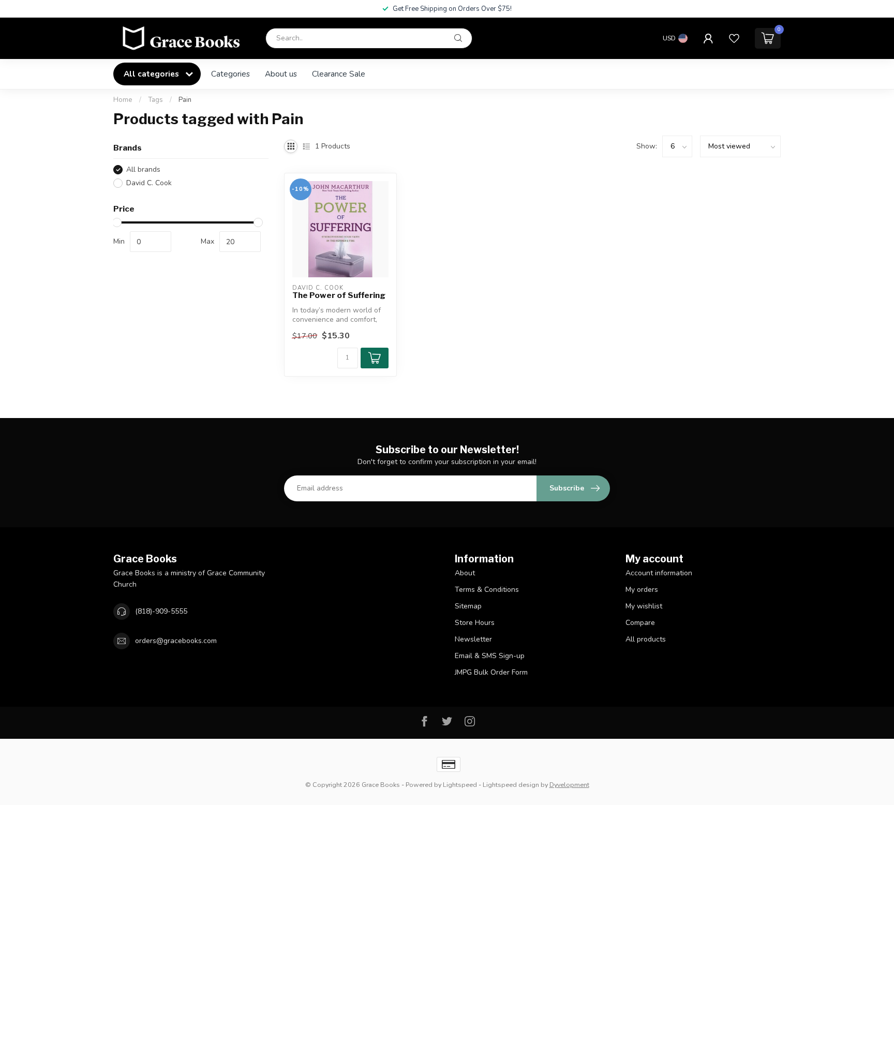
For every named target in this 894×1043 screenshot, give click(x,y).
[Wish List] (734, 38)
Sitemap (468, 606)
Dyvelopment (569, 784)
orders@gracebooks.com (176, 641)
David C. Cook (149, 183)
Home (122, 100)
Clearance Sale (338, 73)
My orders (641, 589)
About (465, 573)
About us (281, 73)
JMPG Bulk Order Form (491, 672)
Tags (155, 100)
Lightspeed (460, 784)
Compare (640, 623)
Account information (658, 573)
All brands (143, 169)
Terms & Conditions (487, 589)
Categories (230, 73)
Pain (184, 100)
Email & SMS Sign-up (490, 656)
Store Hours (475, 623)
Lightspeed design (511, 784)
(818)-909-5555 (161, 611)
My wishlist (643, 606)
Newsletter (473, 639)
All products (645, 639)
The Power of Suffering (338, 295)
